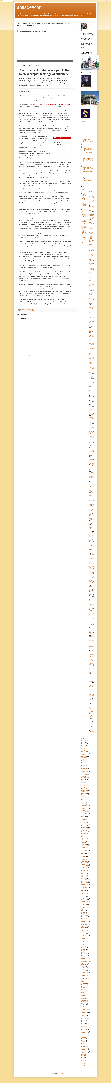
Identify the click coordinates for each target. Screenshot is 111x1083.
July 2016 (83, 927)
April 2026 (83, 746)
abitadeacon (29, 7)
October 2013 (84, 978)
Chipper (90, 286)
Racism (90, 558)
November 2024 (84, 773)
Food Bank (91, 343)
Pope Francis (43, 310)
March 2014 (83, 970)
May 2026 (83, 745)
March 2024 (83, 785)
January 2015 (84, 955)
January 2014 (84, 973)
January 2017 (84, 918)
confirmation (91, 659)
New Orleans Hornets (91, 494)
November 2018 (84, 884)
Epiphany (91, 328)
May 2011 (83, 1023)
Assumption (91, 246)
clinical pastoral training (91, 652)
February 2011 (84, 1028)
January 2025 (84, 770)
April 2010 (83, 1043)
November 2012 (84, 995)
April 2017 (83, 913)
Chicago (92, 282)
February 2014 (84, 972)
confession (91, 656)
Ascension (91, 244)
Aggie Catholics (86, 144)
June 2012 (83, 1003)
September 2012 (84, 998)
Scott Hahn (91, 582)
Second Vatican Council (90, 588)
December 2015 (84, 938)
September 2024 (84, 776)
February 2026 (84, 750)
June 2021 (83, 836)
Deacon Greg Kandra (87, 152)
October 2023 (84, 793)
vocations (91, 732)
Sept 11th (91, 590)
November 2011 (84, 1014)
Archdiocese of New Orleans (91, 240)
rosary (92, 712)
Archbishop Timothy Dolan (91, 233)
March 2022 (83, 822)
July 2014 (83, 964)
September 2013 (84, 980)
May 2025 (83, 763)
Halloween (91, 380)
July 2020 (83, 853)
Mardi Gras (91, 463)
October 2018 (84, 885)
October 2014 (84, 960)
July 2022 (83, 816)
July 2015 (83, 946)
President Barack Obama (91, 551)
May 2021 (83, 838)
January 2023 (84, 807)
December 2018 (84, 882)
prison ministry (90, 705)
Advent (92, 195)
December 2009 (84, 1049)
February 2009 (84, 1065)
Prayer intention (91, 546)
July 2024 (83, 779)
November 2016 (84, 921)
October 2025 (84, 756)
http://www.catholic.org (84, 202)
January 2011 (84, 1029)
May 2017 (83, 912)
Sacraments (91, 575)
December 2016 (84, 919)
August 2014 (83, 963)
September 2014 (84, 961)
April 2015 (83, 950)
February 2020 (84, 861)
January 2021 (84, 844)
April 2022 (83, 821)
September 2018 (84, 887)
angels (92, 649)
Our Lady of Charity (91, 507)
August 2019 (83, 870)
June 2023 (83, 799)
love (93, 689)
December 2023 (84, 790)
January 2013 (84, 992)
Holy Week (91, 403)
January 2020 (84, 862)
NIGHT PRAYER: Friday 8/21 (88, 141)
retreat (92, 711)
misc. (91, 696)
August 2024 (83, 777)
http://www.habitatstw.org (84, 219)
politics (90, 702)
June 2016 (83, 929)
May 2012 (83, 1004)
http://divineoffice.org (84, 190)
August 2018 (83, 889)
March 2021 (83, 841)
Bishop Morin (91, 255)
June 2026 (83, 743)
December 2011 (84, 1012)
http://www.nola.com (84, 227)
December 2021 (84, 827)
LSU (93, 446)
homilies (91, 678)
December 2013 (84, 975)
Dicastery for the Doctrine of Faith (26, 310)
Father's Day (91, 335)
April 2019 (83, 876)
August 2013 (83, 981)
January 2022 (84, 825)
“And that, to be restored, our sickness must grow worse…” (88, 161)
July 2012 (83, 1001)
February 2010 (84, 1046)
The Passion (91, 622)
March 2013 (83, 989)
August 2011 (83, 1018)
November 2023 (84, 791)
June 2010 (83, 1040)
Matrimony (91, 472)
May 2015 (83, 949)
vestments (91, 731)
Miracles (90, 480)
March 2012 (83, 1007)
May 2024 (83, 782)
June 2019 (83, 873)
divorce (92, 660)
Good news (91, 368)
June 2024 (83, 780)
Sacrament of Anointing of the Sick (91, 567)
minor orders (91, 695)
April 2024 (83, 784)
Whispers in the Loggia (87, 171)
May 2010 (83, 1041)
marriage (91, 691)
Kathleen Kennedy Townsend (91, 439)
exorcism (90, 670)
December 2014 (84, 957)
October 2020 (84, 848)
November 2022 (84, 810)
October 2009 (84, 1052)
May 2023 (83, 800)
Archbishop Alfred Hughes (91, 210)
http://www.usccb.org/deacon (84, 237)
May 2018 (83, 893)
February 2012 (84, 1009)
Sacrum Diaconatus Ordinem (91, 580)
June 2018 (83, 892)
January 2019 (84, 881)
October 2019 (84, 867)
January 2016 (84, 936)
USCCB (90, 628)
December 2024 (84, 771)
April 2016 (83, 932)
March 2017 (83, 915)
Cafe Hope (91, 263)
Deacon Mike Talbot (87, 30)
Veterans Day (91, 636)
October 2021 (84, 830)
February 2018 (84, 898)
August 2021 (83, 833)
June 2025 (83, 762)
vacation (92, 728)
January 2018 (84, 899)
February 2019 (84, 879)
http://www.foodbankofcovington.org (84, 215)
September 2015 (84, 943)
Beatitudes (91, 251)
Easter (92, 326)
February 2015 (84, 953)
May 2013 (83, 986)
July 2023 (83, 797)
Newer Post (19, 352)
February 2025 (84, 768)
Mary (93, 467)
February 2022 (84, 824)
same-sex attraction (49, 310)
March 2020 (83, 859)
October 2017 (84, 904)
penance (90, 700)
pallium (90, 699)
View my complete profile (86, 49)
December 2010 (84, 1031)
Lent (90, 454)
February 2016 (84, 935)
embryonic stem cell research (91, 664)
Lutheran (90, 459)
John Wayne (91, 432)
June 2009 (83, 1058)
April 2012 (83, 1006)
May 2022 (83, 819)
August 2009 (83, 1055)
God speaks (91, 364)
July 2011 (83, 1020)
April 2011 (83, 1024)
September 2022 (84, 813)
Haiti (91, 378)
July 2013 (83, 983)
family (90, 672)
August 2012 (83, 1000)
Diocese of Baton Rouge (91, 311)
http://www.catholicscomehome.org (84, 206)
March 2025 (83, 767)
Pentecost (92, 519)
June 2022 (83, 818)
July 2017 (83, 909)
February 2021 (84, 842)
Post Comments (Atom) (27, 355)
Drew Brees (91, 325)
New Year (91, 500)
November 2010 (84, 1032)
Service (92, 591)
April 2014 (83, 969)
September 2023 (84, 794)
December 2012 (84, 994)
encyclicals (91, 667)
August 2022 (83, 814)
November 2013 (84, 977)
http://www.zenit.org (84, 241)
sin (89, 721)
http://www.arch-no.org (84, 198)
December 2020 (84, 845)
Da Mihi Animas (86, 147)
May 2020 (83, 856)
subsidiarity (91, 727)
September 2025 (84, 757)
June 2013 (83, 984)
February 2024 (84, 787)
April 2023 (83, 802)
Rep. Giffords (91, 563)
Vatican (90, 633)
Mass (90, 469)
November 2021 (84, 828)
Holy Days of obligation (91, 383)
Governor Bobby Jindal (91, 372)
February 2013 (84, 990)
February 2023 (84, 805)
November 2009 (84, 1051)
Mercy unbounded (86, 181)
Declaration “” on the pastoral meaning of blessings (51, 104)
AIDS (90, 188)
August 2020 (83, 851)
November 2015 (84, 940)
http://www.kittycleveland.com (84, 223)
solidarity (90, 726)
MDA (90, 460)
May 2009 (83, 1060)
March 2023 (83, 804)
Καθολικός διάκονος (87, 180)
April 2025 (83, 765)
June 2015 (83, 947)
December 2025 (84, 753)
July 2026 (83, 742)
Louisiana (91, 455)
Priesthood (91, 554)
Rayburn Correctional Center (91, 561)
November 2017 (84, 902)
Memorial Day (91, 476)
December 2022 (84, 808)
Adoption (90, 189)
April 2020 (83, 858)
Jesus (90, 423)
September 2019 (84, 869)
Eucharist (91, 331)
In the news (91, 414)
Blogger (61, 1073)
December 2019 (84, 864)
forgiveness (91, 674)
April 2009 (83, 1061)
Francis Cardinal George (90, 362)
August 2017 (83, 907)
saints (91, 716)
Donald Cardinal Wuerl (90, 320)
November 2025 (84, 754)
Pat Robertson (91, 518)
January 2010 (84, 1048)
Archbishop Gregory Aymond (91, 217)
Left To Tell (91, 452)
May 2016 (83, 930)
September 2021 (84, 831)
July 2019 (83, 872)
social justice (90, 723)
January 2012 (84, 1011)
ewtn (93, 668)
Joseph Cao (91, 436)
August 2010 (83, 1037)
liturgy (93, 687)
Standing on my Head (87, 166)
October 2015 (84, 941)
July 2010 (83, 1038)
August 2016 (83, 926)
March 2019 (83, 878)
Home (47, 352)
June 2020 (83, 855)
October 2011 (84, 1015)
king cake (91, 686)
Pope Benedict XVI (91, 530)
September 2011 (84, 1017)
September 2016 (84, 924)
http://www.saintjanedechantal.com (84, 232)
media (90, 694)
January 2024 (84, 788)
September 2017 (84, 906)
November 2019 (84, 865)
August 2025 (83, 759)
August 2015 (83, 944)
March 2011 (83, 1026)
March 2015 (83, 952)
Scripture (92, 584)
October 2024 (84, 774)
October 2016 (84, 923)
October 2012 (84, 997)
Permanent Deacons (91, 522)
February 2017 (84, 916)
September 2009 (84, 1054)
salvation (90, 719)
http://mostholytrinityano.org (84, 194)
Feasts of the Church (91, 338)
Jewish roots (91, 424)
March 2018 (83, 896)
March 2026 (83, 748)
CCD (91, 260)
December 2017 (84, 901)
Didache (92, 308)
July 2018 (83, 890)
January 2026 (84, 751)
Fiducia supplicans (36, 310)
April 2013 (83, 987)
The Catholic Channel (91, 619)
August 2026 (83, 740)
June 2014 (83, 966)
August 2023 (83, 796)
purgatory (91, 708)
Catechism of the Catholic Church (91, 271)
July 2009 (83, 1057)
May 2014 (83, 967)
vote (93, 734)
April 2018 (83, 895)
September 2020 (84, 850)
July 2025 (83, 760)
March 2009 (83, 1063)
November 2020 (84, 847)
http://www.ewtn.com (84, 210)
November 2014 (84, 958)
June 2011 (83, 1021)
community (91, 654)
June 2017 (83, 910)
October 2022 (84, 811)
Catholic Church (91, 277)
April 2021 (83, 839)
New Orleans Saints (90, 498)
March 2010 (83, 1045)
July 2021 (83, 835)
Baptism (90, 250)
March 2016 (83, 933)
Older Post (74, 352)
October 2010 (84, 1034)
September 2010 (84, 1035)
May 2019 (83, 875)
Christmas (91, 290)
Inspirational (91, 417)
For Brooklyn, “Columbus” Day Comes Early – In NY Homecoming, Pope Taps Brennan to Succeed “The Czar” (87, 175)
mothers (90, 698)
